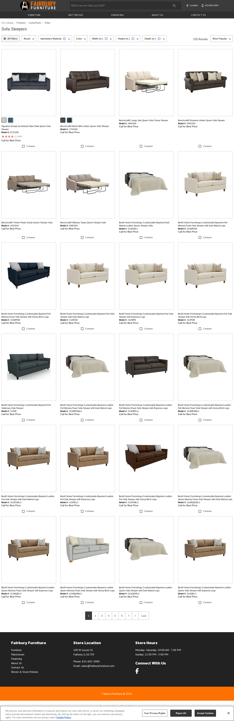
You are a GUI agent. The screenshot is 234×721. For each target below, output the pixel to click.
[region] (117, 713)
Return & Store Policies (24, 672)
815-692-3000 (91, 661)
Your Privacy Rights (154, 713)
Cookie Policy (63, 717)
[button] (187, 6)
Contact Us (198, 15)
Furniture (34, 15)
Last (143, 615)
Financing (117, 15)
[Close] (228, 713)
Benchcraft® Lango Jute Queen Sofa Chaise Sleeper (143, 120)
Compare (30, 146)
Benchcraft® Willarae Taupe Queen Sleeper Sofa (83, 222)
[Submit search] (174, 6)
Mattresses (76, 15)
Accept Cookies (205, 713)
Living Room (35, 23)
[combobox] (29, 38)
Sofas (47, 23)
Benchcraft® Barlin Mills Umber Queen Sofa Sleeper (84, 126)
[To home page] (38, 6)
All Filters (12, 38)
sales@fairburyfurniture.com (97, 666)
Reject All (181, 713)
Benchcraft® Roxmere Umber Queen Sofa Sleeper (201, 120)
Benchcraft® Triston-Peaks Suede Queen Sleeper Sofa (26, 222)
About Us (157, 15)
